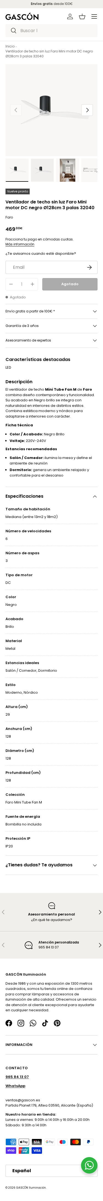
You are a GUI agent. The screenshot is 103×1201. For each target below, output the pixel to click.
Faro (9, 217)
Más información (19, 244)
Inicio (10, 46)
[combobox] (51, 30)
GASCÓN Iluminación (31, 1187)
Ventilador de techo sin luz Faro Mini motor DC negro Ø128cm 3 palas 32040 (49, 53)
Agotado (70, 284)
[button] (82, 16)
